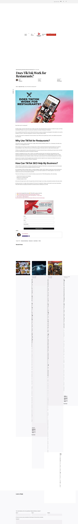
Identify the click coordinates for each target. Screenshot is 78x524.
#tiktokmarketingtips (32, 194)
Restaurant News (65, 401)
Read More (65, 403)
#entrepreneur (33, 195)
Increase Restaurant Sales (51, 34)
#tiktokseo (38, 194)
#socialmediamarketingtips (23, 194)
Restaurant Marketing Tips (30, 69)
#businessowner (28, 195)
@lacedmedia (19, 193)
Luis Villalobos (25, 233)
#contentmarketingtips (21, 195)
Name (25, 216)
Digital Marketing (19, 69)
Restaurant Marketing (24, 240)
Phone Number (26, 224)
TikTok (40, 240)
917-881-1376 (57, 1)
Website (48, 512)
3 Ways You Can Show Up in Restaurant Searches (64, 303)
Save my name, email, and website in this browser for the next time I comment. (30, 517)
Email (24, 220)
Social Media (36, 240)
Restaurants (31, 240)
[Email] (29, 236)
